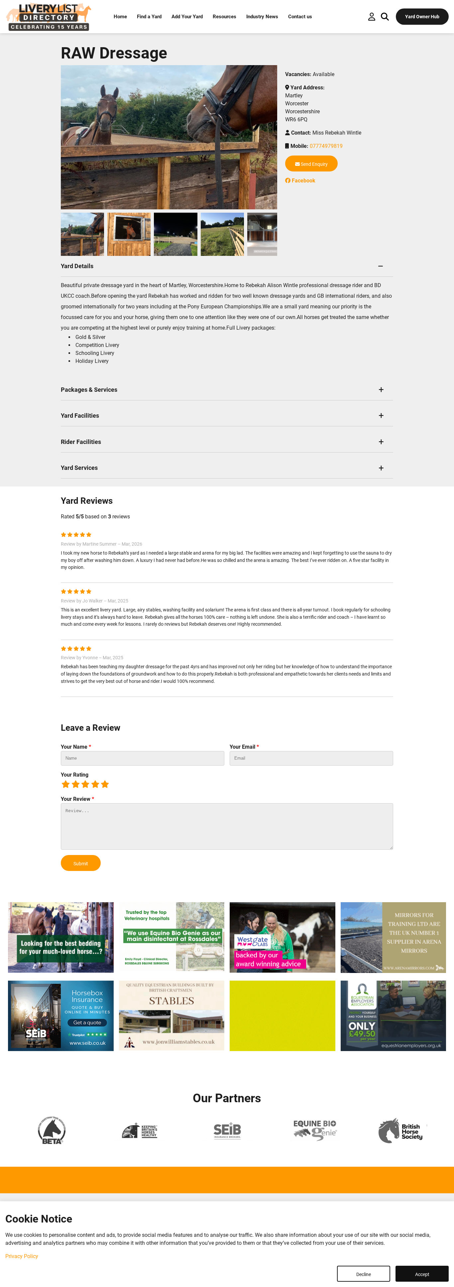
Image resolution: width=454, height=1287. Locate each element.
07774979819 (326, 146)
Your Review (77, 799)
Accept (422, 1274)
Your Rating (74, 775)
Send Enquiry (314, 164)
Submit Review (80, 866)
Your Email (244, 747)
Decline (363, 1274)
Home (120, 17)
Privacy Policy (21, 1256)
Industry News (262, 17)
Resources (224, 17)
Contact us (300, 17)
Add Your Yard (187, 17)
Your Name (76, 747)
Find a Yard (149, 17)
